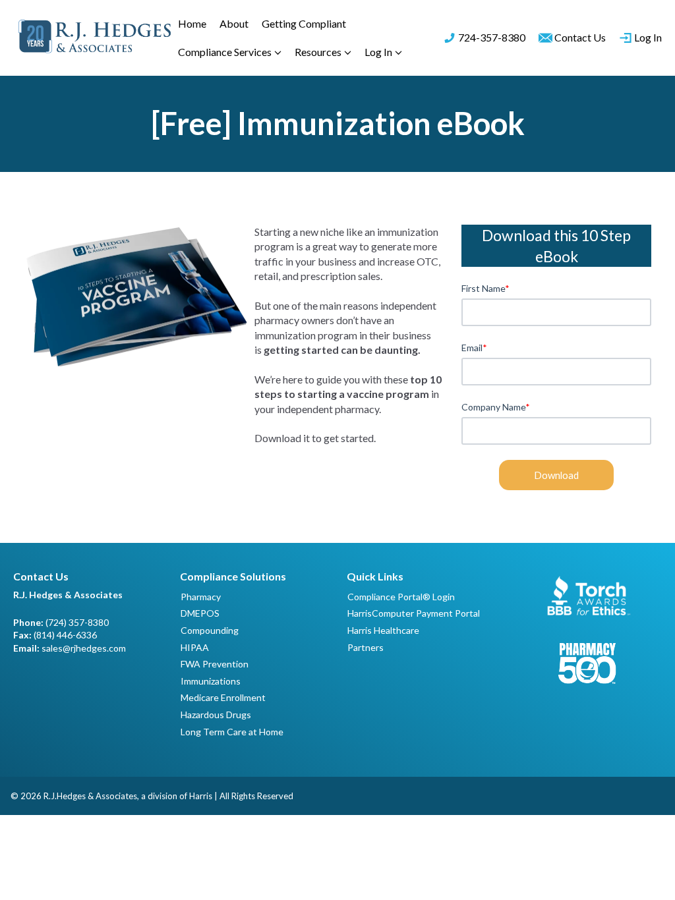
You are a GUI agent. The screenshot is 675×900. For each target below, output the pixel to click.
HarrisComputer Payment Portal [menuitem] (413, 613)
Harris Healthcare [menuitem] (383, 630)
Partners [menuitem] (365, 647)
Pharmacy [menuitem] (201, 596)
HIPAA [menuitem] (195, 647)
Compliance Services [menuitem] (225, 51)
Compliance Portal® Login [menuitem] (401, 596)
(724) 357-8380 (77, 622)
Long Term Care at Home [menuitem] (232, 731)
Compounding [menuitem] (210, 630)
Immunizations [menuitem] (211, 681)
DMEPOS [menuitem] (200, 613)
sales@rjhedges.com (84, 648)
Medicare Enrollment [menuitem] (223, 697)
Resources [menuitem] (318, 51)
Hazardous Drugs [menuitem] (216, 714)
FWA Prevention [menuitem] (215, 663)
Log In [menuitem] (378, 51)
